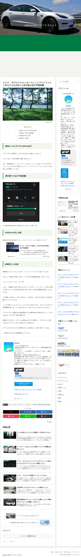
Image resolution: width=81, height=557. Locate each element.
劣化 (35, 404)
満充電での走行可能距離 (27, 133)
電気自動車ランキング (64, 346)
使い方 (6, 404)
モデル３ (30, 404)
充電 (56, 552)
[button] (44, 416)
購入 (52, 552)
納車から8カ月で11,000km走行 (28, 130)
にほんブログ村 (63, 330)
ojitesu (16, 343)
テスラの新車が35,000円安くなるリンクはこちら (23, 384)
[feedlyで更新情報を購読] (18, 399)
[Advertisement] (40, 64)
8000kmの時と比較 (25, 135)
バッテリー (23, 404)
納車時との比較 (24, 138)
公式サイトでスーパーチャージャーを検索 (27, 389)
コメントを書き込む (28, 536)
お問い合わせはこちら (21, 394)
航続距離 (41, 404)
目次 (25, 127)
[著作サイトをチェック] (15, 399)
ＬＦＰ (11, 404)
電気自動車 (47, 404)
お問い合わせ (67, 552)
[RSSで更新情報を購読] (20, 399)
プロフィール (75, 552)
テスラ (17, 404)
